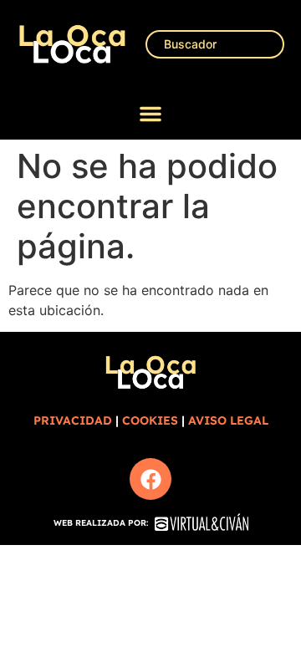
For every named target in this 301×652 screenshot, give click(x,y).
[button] (150, 113)
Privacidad (72, 420)
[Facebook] (150, 479)
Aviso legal (228, 420)
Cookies (150, 420)
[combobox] (214, 44)
